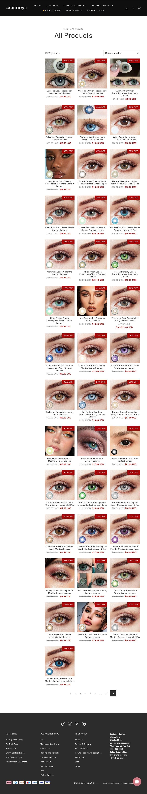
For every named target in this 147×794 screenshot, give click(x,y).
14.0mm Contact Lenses (16, 762)
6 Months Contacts (14, 757)
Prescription (74, 11)
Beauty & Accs (96, 11)
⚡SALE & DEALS (51, 11)
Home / (67, 29)
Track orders (45, 762)
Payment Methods (48, 757)
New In (38, 5)
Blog (77, 762)
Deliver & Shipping (83, 744)
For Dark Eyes (12, 744)
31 (106, 693)
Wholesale (79, 757)
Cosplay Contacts (75, 5)
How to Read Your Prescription (88, 753)
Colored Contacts (102, 5)
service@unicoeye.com (120, 743)
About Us (79, 740)
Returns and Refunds (49, 753)
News (77, 766)
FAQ (42, 740)
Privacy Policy (81, 748)
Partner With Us (47, 775)
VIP (42, 771)
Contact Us (45, 748)
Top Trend (53, 5)
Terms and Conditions (49, 744)
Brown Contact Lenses (16, 753)
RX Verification (46, 766)
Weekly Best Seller (14, 740)
